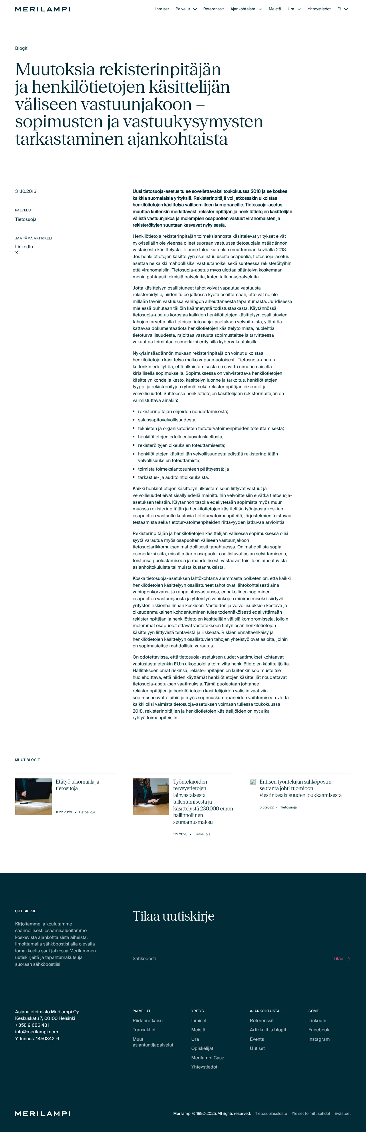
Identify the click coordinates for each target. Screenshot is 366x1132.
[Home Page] (42, 9)
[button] (186, 9)
